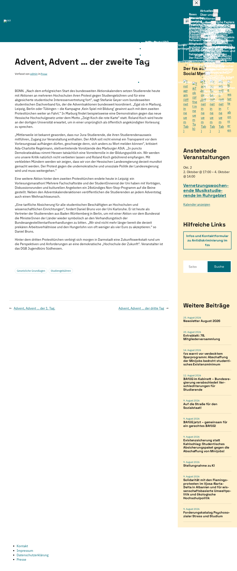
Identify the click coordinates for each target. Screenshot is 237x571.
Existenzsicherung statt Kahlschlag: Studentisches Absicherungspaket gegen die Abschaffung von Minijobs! (206, 446)
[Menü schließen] (196, 3)
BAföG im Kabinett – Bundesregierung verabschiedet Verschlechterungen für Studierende (207, 384)
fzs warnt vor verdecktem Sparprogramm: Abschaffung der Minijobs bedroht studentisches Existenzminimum (207, 359)
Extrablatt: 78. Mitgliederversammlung (201, 337)
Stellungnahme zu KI (199, 465)
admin (34, 74)
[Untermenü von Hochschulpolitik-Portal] (218, 62)
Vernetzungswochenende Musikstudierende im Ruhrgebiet (206, 190)
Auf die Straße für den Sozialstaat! (200, 406)
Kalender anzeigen (196, 204)
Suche (219, 267)
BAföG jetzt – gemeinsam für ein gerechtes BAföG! (205, 424)
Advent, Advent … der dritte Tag (141, 308)
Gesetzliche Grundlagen (31, 270)
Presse (44, 73)
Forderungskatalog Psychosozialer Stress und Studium (206, 514)
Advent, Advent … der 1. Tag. (34, 308)
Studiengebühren (61, 270)
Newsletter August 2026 (201, 321)
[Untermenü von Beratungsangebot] (209, 44)
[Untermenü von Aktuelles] (215, 11)
